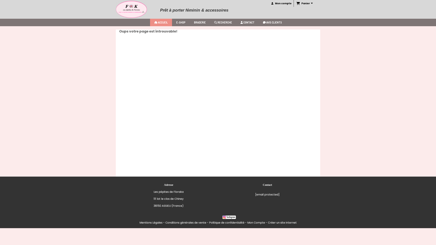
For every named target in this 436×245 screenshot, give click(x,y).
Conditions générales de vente (185, 223)
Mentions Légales (150, 223)
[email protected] (267, 195)
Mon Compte (256, 223)
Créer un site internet (282, 223)
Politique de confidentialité (226, 223)
